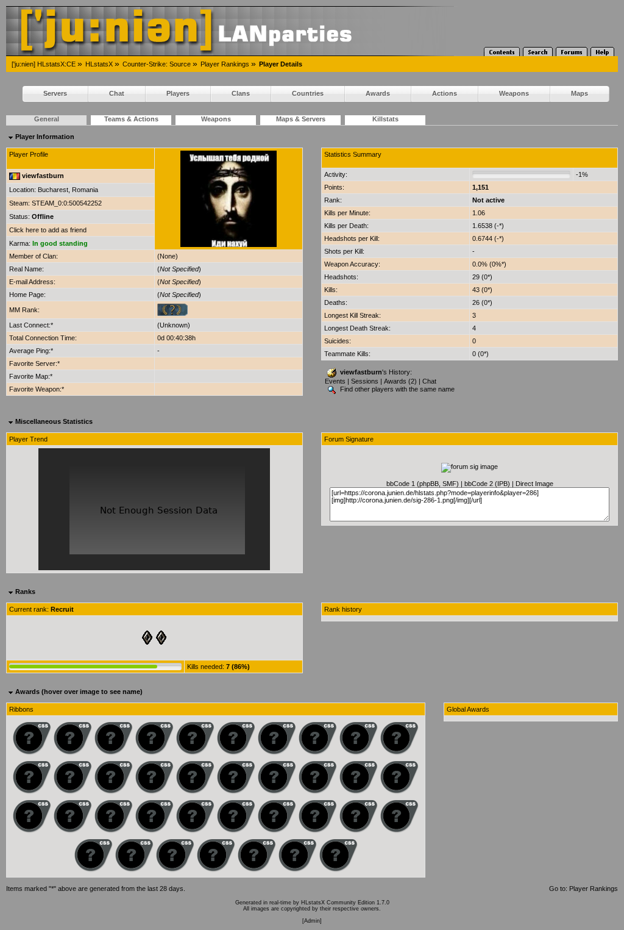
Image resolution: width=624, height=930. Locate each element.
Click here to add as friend (48, 230)
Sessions (364, 381)
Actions (444, 93)
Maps (579, 93)
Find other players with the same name (396, 389)
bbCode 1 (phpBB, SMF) (422, 483)
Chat (116, 93)
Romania (85, 189)
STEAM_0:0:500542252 (67, 203)
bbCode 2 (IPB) (487, 483)
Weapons (514, 93)
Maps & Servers (300, 119)
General (46, 119)
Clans (241, 93)
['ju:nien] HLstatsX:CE (44, 64)
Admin (312, 921)
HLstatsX (99, 64)
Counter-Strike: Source (156, 64)
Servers (55, 93)
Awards (378, 93)
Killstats (385, 119)
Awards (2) (400, 381)
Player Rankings (224, 64)
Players (178, 93)
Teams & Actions (131, 119)
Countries (308, 93)
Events (335, 381)
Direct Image (534, 483)
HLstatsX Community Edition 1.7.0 (345, 903)
